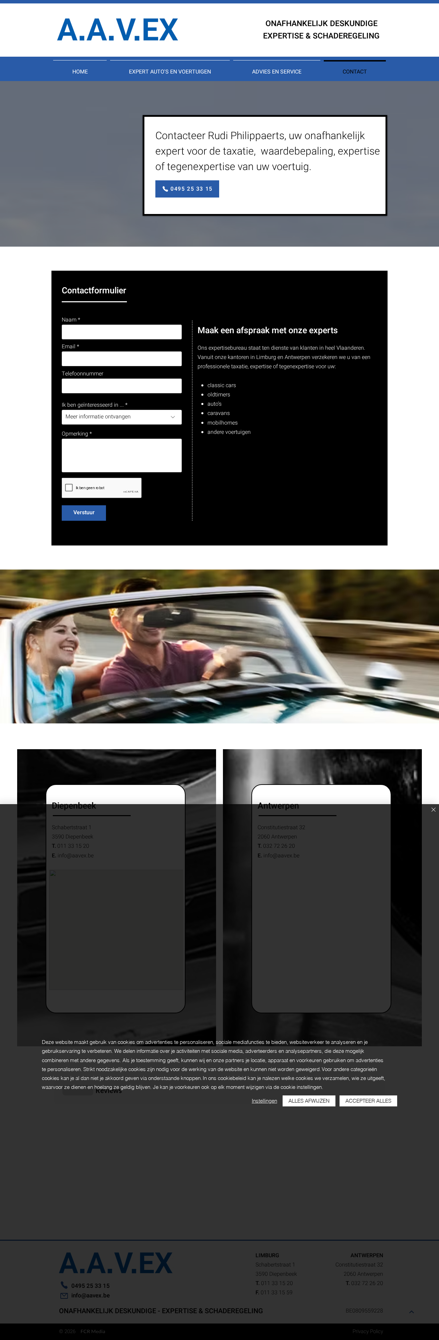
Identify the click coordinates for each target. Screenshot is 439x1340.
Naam (69, 320)
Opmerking (75, 434)
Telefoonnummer (82, 373)
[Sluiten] (433, 810)
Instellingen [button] (264, 1100)
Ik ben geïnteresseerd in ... (93, 405)
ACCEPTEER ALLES (368, 1100)
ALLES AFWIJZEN (309, 1100)
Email (68, 346)
